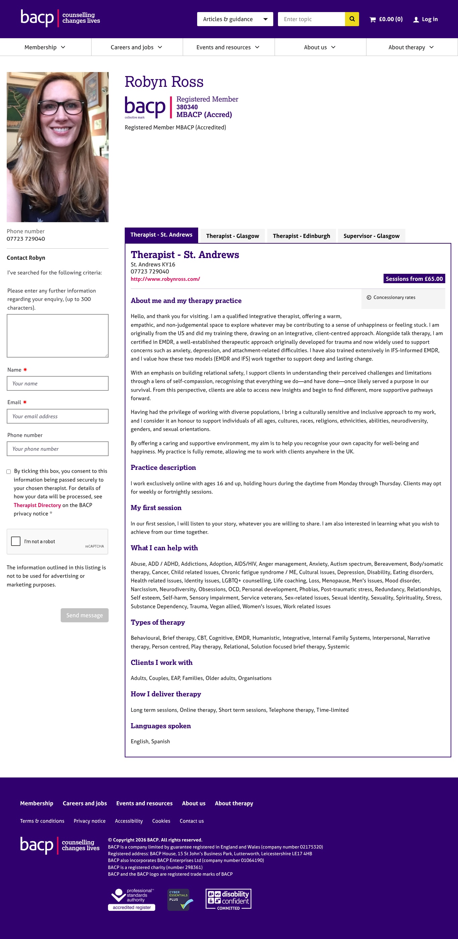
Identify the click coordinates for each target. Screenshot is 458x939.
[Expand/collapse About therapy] (431, 47)
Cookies (161, 821)
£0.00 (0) (391, 18)
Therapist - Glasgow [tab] (232, 235)
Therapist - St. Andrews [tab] (161, 234)
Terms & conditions (42, 821)
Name (14, 369)
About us (315, 47)
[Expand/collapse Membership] (63, 47)
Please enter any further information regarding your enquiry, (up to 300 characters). (51, 299)
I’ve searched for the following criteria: (54, 272)
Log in (430, 18)
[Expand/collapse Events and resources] (257, 47)
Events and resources (223, 47)
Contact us (192, 821)
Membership (40, 47)
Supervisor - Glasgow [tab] (372, 235)
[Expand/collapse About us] (333, 47)
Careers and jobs (132, 47)
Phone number (25, 435)
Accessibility (129, 821)
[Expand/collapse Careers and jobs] (160, 47)
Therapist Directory (37, 505)
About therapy (407, 47)
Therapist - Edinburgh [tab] (301, 235)
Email (14, 402)
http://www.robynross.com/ (165, 278)
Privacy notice (90, 821)
